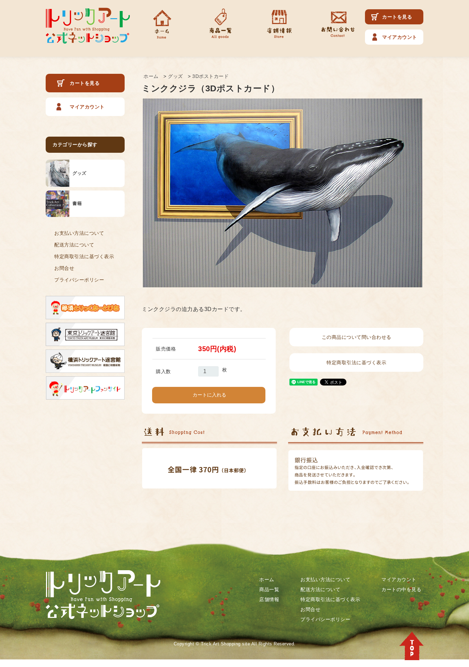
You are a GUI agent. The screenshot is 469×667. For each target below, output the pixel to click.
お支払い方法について (79, 233)
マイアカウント (399, 37)
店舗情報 (269, 599)
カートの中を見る (401, 589)
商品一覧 (269, 589)
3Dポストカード (210, 76)
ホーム (151, 76)
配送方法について (74, 245)
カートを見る (397, 17)
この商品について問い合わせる (356, 337)
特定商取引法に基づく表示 (84, 256)
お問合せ (64, 268)
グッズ (175, 76)
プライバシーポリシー (79, 280)
